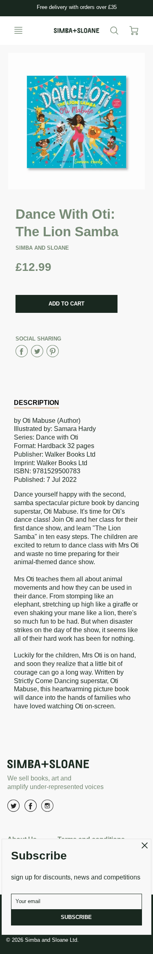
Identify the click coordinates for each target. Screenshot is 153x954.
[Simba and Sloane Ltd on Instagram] (47, 808)
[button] (67, 304)
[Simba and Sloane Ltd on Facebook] (30, 808)
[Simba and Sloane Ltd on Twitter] (13, 808)
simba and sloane (42, 248)
